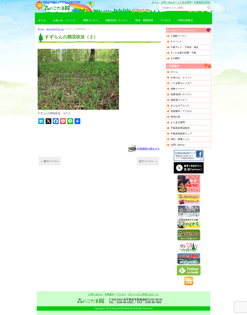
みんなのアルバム (55, 29)
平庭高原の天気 (202, 2)
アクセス (165, 20)
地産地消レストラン (116, 20)
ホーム (155, 2)
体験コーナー (90, 20)
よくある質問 (184, 2)
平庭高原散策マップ (181, 133)
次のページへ (148, 161)
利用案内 (109, 294)
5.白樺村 (175, 58)
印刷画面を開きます (148, 148)
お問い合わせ (168, 2)
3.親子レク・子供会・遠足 (185, 47)
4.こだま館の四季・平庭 (183, 52)
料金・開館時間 (144, 20)
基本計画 (175, 116)
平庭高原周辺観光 (180, 128)
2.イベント (176, 41)
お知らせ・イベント (64, 20)
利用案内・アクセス (181, 111)
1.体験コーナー (179, 36)
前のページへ (49, 161)
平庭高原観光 (185, 20)
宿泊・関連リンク (180, 139)
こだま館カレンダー (181, 83)
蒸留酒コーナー (179, 100)
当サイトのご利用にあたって (143, 294)
